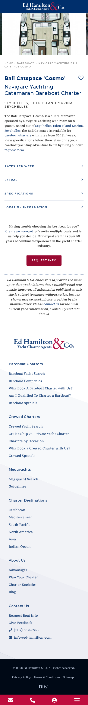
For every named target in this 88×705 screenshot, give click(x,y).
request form (14, 150)
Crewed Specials (22, 456)
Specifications (18, 193)
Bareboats (26, 63)
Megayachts (20, 470)
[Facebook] (41, 687)
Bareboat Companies (25, 381)
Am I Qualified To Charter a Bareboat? (40, 396)
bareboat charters (17, 135)
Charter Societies (23, 585)
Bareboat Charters (26, 364)
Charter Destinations (28, 500)
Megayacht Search (23, 479)
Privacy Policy (21, 677)
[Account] (55, 700)
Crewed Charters (24, 417)
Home (8, 63)
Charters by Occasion (26, 441)
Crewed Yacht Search (26, 426)
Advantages (18, 570)
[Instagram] (46, 687)
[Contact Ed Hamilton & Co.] (11, 700)
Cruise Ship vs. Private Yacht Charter (39, 434)
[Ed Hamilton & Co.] (44, 6)
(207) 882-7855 (25, 630)
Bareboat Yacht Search (27, 374)
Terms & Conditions (47, 677)
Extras (11, 180)
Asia (12, 539)
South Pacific (20, 525)
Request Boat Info (23, 616)
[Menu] (77, 700)
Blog (12, 592)
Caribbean (17, 510)
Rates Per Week (19, 166)
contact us (51, 304)
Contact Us (19, 606)
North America (21, 532)
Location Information (25, 207)
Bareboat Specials (23, 403)
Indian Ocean (20, 547)
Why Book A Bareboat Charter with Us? (40, 388)
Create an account (19, 231)
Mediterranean (21, 517)
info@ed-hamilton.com (32, 637)
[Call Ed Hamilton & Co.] (33, 700)
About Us (17, 560)
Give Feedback (20, 623)
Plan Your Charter (23, 577)
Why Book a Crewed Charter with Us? (39, 448)
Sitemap (68, 677)
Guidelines (17, 486)
